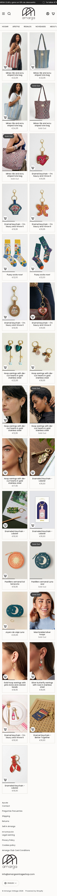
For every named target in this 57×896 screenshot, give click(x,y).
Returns (5, 821)
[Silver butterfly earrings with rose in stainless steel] (42, 661)
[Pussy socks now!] (14, 253)
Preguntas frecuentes (12, 811)
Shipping (6, 816)
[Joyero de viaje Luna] (14, 610)
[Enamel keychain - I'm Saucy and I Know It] (42, 152)
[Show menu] (3, 13)
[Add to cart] (5, 67)
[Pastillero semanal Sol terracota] (14, 560)
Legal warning (8, 835)
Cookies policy (8, 845)
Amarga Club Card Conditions (16, 850)
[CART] (53, 13)
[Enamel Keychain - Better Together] (42, 714)
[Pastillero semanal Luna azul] (42, 560)
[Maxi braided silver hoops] (42, 610)
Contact (6, 806)
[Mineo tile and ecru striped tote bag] (14, 51)
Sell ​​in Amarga (8, 826)
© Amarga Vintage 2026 (12, 891)
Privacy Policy (8, 840)
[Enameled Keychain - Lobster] (42, 457)
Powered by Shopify (34, 891)
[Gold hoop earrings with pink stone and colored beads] (14, 661)
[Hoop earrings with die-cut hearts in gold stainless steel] (14, 352)
